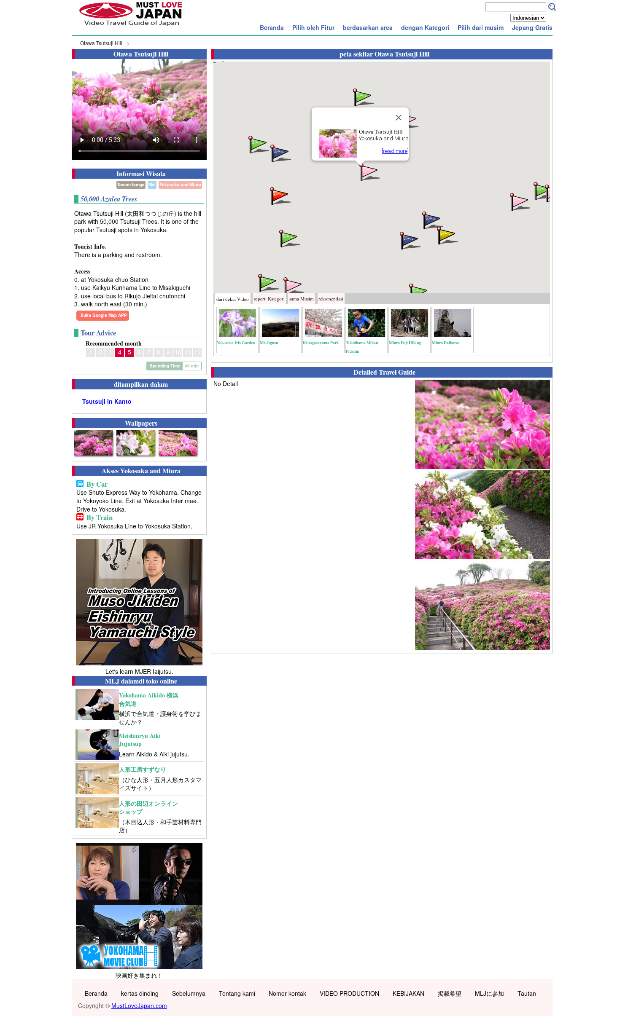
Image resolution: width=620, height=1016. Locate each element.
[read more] (395, 151)
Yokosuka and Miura (180, 185)
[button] (369, 171)
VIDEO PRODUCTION (349, 993)
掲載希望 (449, 993)
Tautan (527, 993)
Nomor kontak (287, 993)
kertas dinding (140, 993)
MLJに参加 (489, 993)
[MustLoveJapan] (130, 27)
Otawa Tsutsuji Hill (101, 42)
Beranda (272, 27)
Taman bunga (131, 185)
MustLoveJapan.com (139, 1005)
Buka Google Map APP (104, 315)
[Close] (398, 117)
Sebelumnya (188, 993)
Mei (152, 185)
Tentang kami (237, 993)
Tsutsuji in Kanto (107, 401)
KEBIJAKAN (408, 993)
